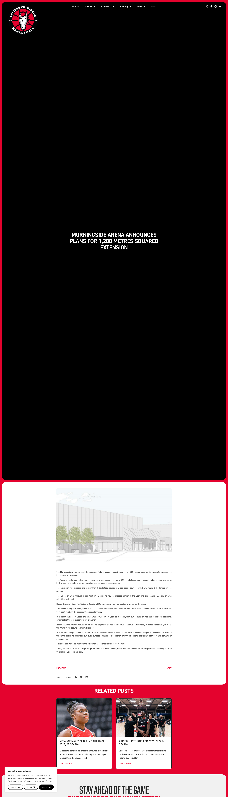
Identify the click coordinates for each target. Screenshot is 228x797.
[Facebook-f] (211, 6)
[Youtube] (220, 6)
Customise (15, 787)
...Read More (65, 763)
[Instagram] (215, 6)
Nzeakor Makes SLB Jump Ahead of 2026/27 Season (81, 742)
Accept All (46, 787)
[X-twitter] (207, 6)
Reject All (31, 787)
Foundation (106, 6)
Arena (153, 6)
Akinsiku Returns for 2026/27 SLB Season (141, 742)
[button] (76, 677)
